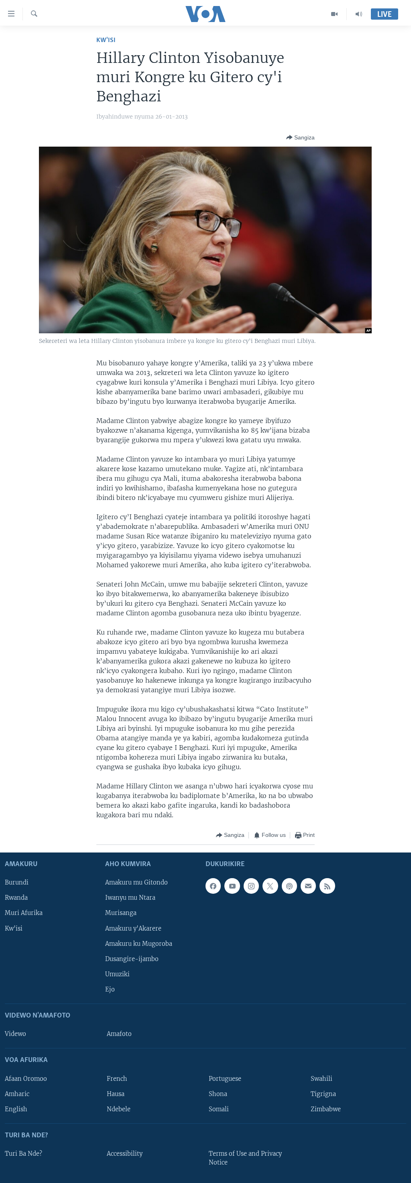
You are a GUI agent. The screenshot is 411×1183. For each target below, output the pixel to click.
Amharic (17, 1093)
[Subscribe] (308, 885)
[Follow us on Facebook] (213, 885)
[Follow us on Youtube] (232, 885)
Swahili (321, 1078)
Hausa (115, 1093)
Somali (219, 1108)
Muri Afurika (24, 913)
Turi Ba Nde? (23, 1153)
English (16, 1108)
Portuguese (225, 1078)
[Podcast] (289, 885)
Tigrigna (323, 1093)
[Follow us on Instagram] (251, 885)
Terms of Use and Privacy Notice (245, 1158)
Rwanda (16, 897)
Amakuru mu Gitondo (136, 882)
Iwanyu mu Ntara (130, 897)
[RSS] (327, 885)
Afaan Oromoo (26, 1078)
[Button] (300, 137)
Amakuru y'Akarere (133, 928)
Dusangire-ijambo (132, 958)
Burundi (16, 882)
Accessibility (124, 1153)
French (117, 1078)
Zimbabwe (326, 1108)
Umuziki (117, 973)
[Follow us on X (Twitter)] (270, 885)
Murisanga (120, 913)
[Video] (334, 14)
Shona (218, 1093)
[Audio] (359, 14)
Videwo (15, 1034)
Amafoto (119, 1034)
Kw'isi (106, 40)
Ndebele (118, 1108)
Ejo (110, 989)
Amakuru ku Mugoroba (138, 943)
